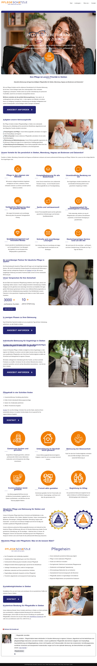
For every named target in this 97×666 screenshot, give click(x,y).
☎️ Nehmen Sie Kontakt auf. (11, 629)
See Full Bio (22, 648)
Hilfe (59, 664)
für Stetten (65, 625)
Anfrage (61, 664)
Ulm (35, 270)
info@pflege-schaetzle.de (36, 616)
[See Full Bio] (27, 648)
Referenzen (56, 664)
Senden (5, 410)
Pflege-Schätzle (33, 625)
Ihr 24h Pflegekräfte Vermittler (50, 625)
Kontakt (93, 3)
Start (71, 3)
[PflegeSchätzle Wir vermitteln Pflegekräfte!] (14, 3)
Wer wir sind (51, 664)
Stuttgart (29, 270)
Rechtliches (35, 664)
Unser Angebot (66, 664)
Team (44, 664)
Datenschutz (40, 664)
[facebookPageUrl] (14, 654)
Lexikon (71, 664)
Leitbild (47, 664)
